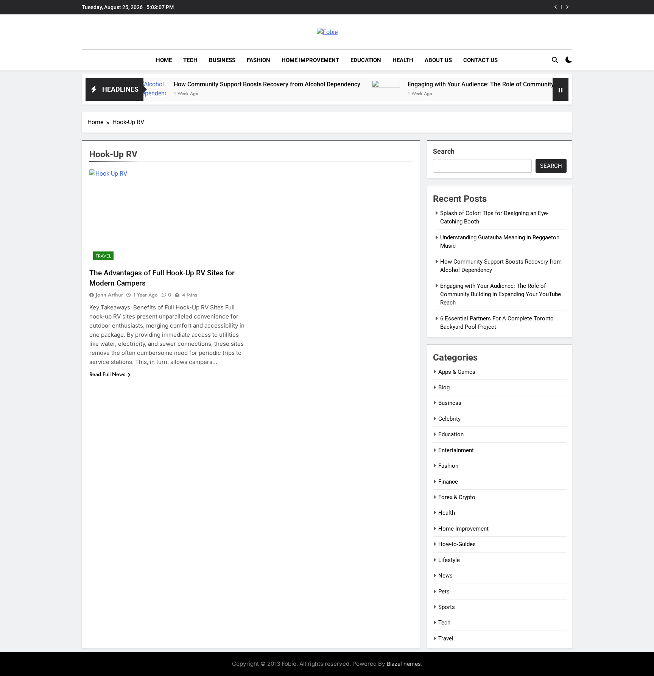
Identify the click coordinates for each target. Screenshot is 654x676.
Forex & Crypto (456, 497)
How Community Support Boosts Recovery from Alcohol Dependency (246, 84)
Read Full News (107, 374)
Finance (448, 481)
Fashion (258, 60)
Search (444, 151)
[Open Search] (555, 60)
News (445, 575)
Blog (444, 387)
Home (164, 60)
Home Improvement (310, 60)
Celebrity (449, 418)
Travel (103, 256)
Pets (444, 591)
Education (365, 60)
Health (402, 60)
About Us (438, 60)
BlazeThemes (404, 663)
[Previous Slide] (556, 7)
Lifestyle (449, 560)
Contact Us (480, 60)
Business (222, 60)
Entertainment (456, 450)
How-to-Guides (457, 544)
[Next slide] (567, 7)
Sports (446, 607)
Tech (190, 60)
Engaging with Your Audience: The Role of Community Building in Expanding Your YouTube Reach (518, 84)
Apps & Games (456, 371)
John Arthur (109, 294)
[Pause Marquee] (560, 89)
